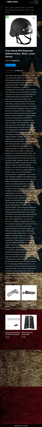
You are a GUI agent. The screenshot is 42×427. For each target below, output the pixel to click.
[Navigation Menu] (36, 2)
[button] (34, 18)
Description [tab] (9, 70)
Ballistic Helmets (20, 7)
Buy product (10, 65)
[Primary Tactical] (18, 2)
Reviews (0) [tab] (19, 70)
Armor (12, 7)
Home (7, 7)
